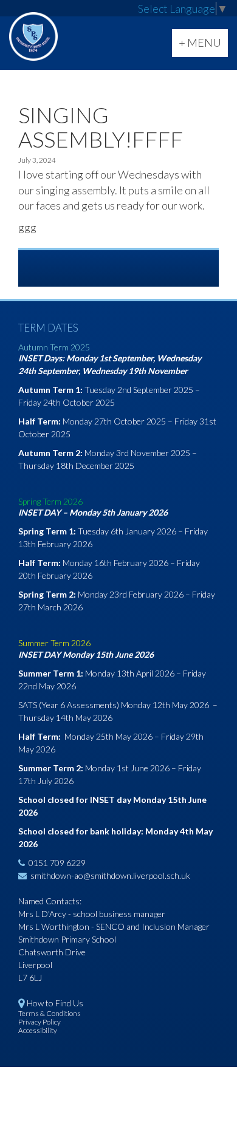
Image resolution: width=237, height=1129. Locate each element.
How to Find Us (55, 1003)
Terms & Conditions (49, 1013)
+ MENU (203, 46)
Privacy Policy (39, 1021)
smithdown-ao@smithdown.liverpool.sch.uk (110, 875)
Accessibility (37, 1030)
